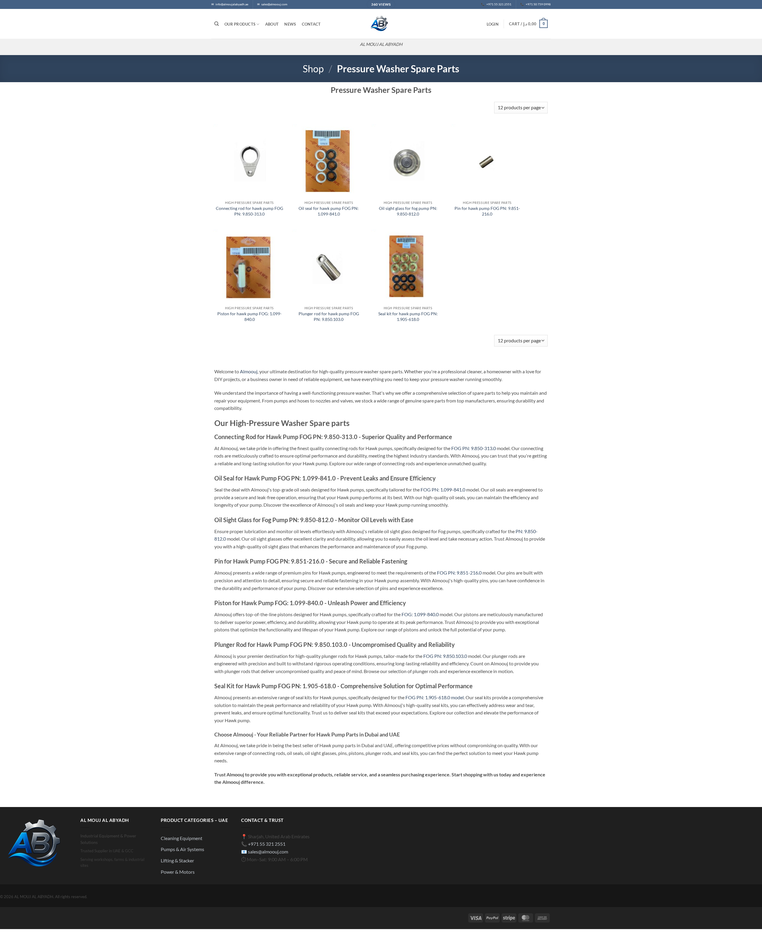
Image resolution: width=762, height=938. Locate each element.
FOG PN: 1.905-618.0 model (434, 697)
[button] (492, 24)
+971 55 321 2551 (266, 844)
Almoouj (248, 371)
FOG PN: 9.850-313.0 (473, 448)
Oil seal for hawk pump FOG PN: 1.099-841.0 (329, 211)
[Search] (216, 23)
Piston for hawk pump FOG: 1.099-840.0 (249, 316)
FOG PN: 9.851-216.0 (459, 572)
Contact (311, 24)
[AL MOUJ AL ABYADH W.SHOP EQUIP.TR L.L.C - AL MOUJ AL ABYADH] (381, 24)
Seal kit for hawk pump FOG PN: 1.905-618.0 (408, 316)
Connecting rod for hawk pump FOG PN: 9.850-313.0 (249, 211)
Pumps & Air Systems (182, 849)
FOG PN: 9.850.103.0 (445, 656)
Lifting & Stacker (177, 860)
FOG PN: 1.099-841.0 (443, 489)
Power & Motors (178, 872)
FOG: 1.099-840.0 (420, 614)
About (272, 24)
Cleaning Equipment (181, 838)
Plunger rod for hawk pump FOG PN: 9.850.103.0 (329, 316)
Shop (313, 68)
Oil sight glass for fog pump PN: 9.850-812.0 (408, 211)
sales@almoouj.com (268, 851)
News (290, 24)
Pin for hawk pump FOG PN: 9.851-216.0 (487, 211)
